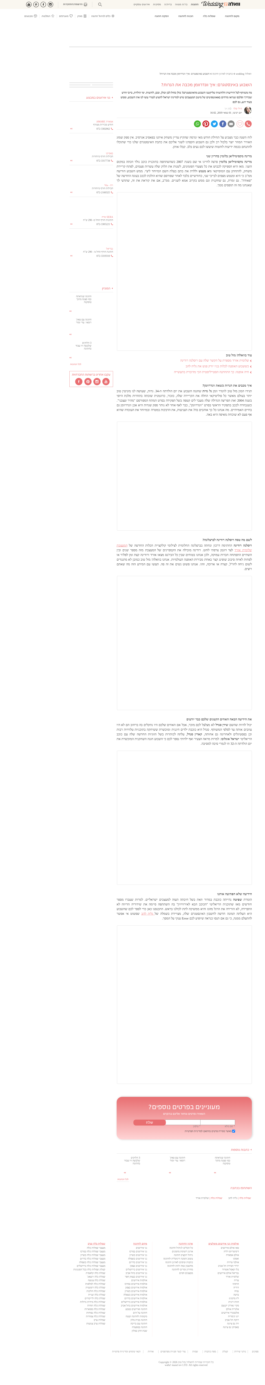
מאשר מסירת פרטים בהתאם (208, 1131)
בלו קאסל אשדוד (230, 1269)
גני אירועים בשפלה (137, 1258)
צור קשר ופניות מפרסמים (173, 1351)
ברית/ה (168, 4)
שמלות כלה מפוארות (95, 1309)
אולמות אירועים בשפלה (135, 1294)
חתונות (194, 4)
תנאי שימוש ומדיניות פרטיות (126, 1351)
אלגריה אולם (232, 1309)
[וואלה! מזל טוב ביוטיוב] (106, 381)
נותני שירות (240, 1351)
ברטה (236, 1294)
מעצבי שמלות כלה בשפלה (92, 1262)
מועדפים (64, 16)
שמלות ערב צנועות (95, 1323)
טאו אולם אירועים (230, 1248)
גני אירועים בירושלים (136, 1269)
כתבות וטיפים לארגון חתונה (179, 1262)
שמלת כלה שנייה (96, 1294)
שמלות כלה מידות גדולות (92, 1302)
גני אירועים (141, 1248)
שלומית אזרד (232, 1276)
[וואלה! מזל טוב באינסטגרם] (97, 381)
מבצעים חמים (186, 1273)
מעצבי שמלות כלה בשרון (92, 1255)
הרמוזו (236, 1284)
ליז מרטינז (234, 1298)
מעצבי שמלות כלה (96, 1248)
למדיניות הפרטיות (194, 1131)
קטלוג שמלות (225, 1351)
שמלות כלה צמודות (95, 1316)
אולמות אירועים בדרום (135, 1298)
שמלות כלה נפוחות (95, 1312)
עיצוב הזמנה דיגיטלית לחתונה (178, 1258)
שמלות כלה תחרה (96, 1305)
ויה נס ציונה (233, 1323)
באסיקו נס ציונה (231, 1327)
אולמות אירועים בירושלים (134, 1302)
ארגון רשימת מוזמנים (182, 1251)
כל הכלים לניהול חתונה (181, 1248)
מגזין (79, 16)
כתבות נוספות (240, 1150)
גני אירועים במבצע (98, 98)
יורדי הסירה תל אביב (228, 1266)
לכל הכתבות (122, 1179)
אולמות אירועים (139, 1280)
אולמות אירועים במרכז (136, 1284)
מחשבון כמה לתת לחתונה (180, 1266)
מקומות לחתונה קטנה (136, 1316)
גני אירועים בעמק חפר (136, 1276)
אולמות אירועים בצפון (136, 1287)
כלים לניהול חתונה (100, 16)
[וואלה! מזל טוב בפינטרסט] (88, 381)
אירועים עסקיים (142, 4)
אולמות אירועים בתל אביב (134, 1305)
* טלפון (196, 1126)
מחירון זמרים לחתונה (182, 1269)
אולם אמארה (232, 1255)
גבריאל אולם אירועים (228, 1273)
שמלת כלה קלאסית (95, 1273)
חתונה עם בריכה (139, 1323)
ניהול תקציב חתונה (183, 1255)
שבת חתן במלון (139, 1330)
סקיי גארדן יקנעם (230, 1305)
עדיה (236, 1280)
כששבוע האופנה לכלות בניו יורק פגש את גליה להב (217, 366)
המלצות (46, 16)
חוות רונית (233, 1302)
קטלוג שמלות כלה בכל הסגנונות (89, 1269)
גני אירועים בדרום (138, 1262)
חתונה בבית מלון (139, 1320)
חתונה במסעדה (139, 1327)
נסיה (236, 1291)
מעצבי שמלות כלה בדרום (92, 1258)
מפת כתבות (210, 1351)
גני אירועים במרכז (138, 1251)
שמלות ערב (99, 1320)
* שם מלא (230, 1126)
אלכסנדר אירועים (230, 1312)
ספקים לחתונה (255, 1351)
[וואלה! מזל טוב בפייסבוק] (79, 381)
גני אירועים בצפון (138, 1266)
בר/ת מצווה (181, 4)
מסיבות (157, 4)
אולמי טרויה (233, 1262)
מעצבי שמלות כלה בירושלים (91, 1266)
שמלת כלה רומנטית (95, 1287)
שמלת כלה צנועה (96, 1280)
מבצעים (28, 16)
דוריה (236, 1287)
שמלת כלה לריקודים (95, 1298)
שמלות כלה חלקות (96, 1291)
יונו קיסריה (233, 1316)
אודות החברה (150, 1351)
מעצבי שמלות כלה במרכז (92, 1251)
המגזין (106, 289)
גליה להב (148, 913)
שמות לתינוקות (195, 1351)
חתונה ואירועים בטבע (136, 1309)
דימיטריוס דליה (231, 1251)
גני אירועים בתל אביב (136, 1273)
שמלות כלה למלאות (95, 1284)
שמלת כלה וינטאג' (96, 1276)
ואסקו (236, 1258)
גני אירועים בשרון (138, 1255)
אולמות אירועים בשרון (136, 1291)
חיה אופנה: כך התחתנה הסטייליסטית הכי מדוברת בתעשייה (211, 372)
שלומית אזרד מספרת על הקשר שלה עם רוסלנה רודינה (214, 360)
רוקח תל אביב (232, 1320)
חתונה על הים (140, 1312)
